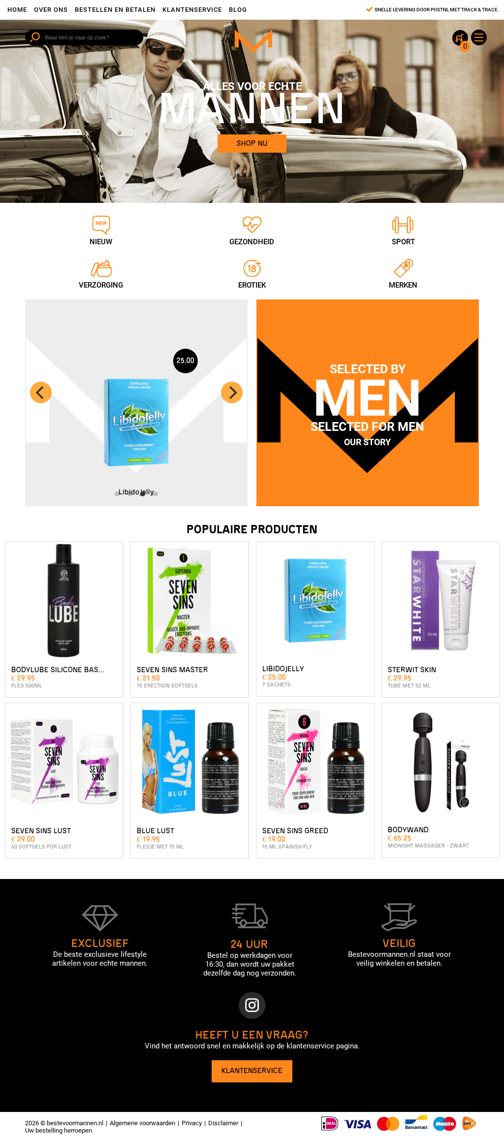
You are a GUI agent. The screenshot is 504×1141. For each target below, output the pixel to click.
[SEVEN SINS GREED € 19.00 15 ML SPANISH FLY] (315, 765)
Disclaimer (223, 1123)
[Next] (232, 392)
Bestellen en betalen (115, 9)
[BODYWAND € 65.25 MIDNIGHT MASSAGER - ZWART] (441, 765)
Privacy (192, 1123)
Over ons (51, 9)
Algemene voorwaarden (142, 1123)
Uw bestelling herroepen (58, 1130)
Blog (238, 9)
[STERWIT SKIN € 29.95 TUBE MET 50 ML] (441, 604)
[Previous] (41, 392)
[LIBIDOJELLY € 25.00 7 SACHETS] (315, 604)
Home (17, 9)
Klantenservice (192, 9)
